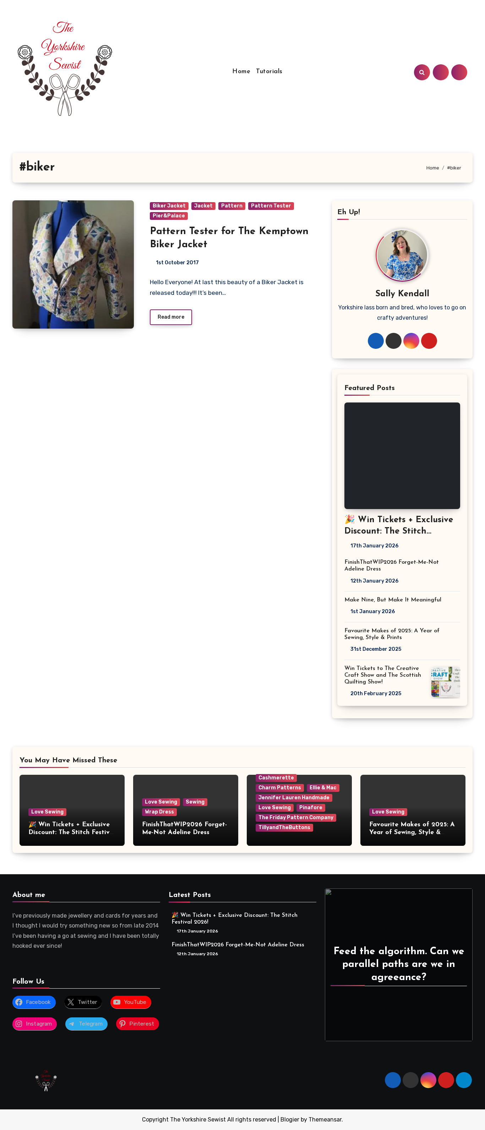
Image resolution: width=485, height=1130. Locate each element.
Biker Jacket (169, 206)
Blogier (289, 1119)
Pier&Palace (169, 216)
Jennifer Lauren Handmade (293, 798)
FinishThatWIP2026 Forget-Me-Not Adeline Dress (237, 944)
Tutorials (269, 72)
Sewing (195, 802)
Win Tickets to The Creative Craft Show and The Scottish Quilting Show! (382, 675)
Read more (171, 317)
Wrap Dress (159, 812)
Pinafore (310, 808)
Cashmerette (276, 778)
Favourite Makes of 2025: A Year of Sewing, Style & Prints (412, 832)
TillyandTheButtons (284, 827)
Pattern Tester (271, 206)
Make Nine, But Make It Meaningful (392, 600)
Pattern (232, 206)
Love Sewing (47, 812)
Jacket (203, 206)
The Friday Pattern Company (295, 818)
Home (241, 72)
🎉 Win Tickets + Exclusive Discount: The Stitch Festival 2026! (398, 531)
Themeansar (325, 1119)
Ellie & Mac (323, 788)
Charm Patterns (279, 788)
